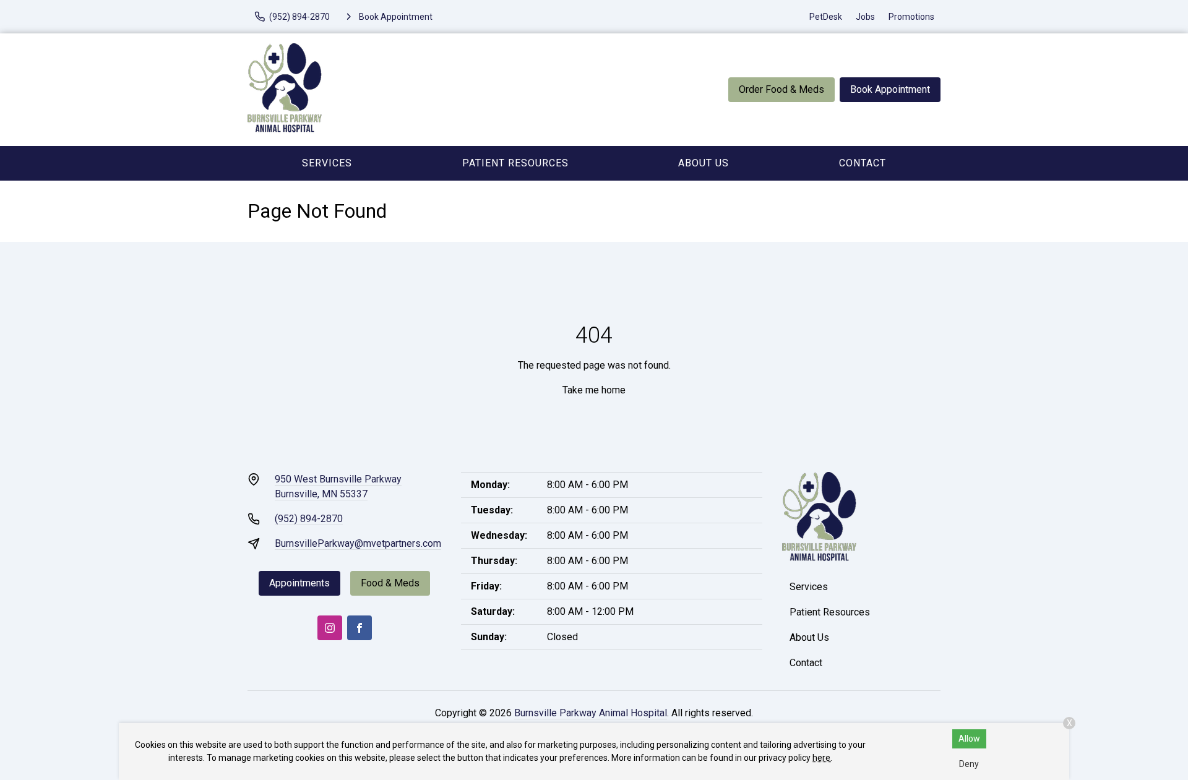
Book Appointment (890, 89)
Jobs (865, 17)
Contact (862, 163)
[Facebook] (359, 627)
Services (327, 163)
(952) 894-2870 (309, 519)
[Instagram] (329, 627)
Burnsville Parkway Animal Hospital (590, 713)
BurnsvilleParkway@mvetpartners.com (358, 543)
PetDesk (825, 17)
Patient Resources (515, 163)
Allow (969, 739)
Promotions (911, 17)
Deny (969, 764)
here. (822, 758)
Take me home (594, 390)
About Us (703, 163)
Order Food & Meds (781, 89)
